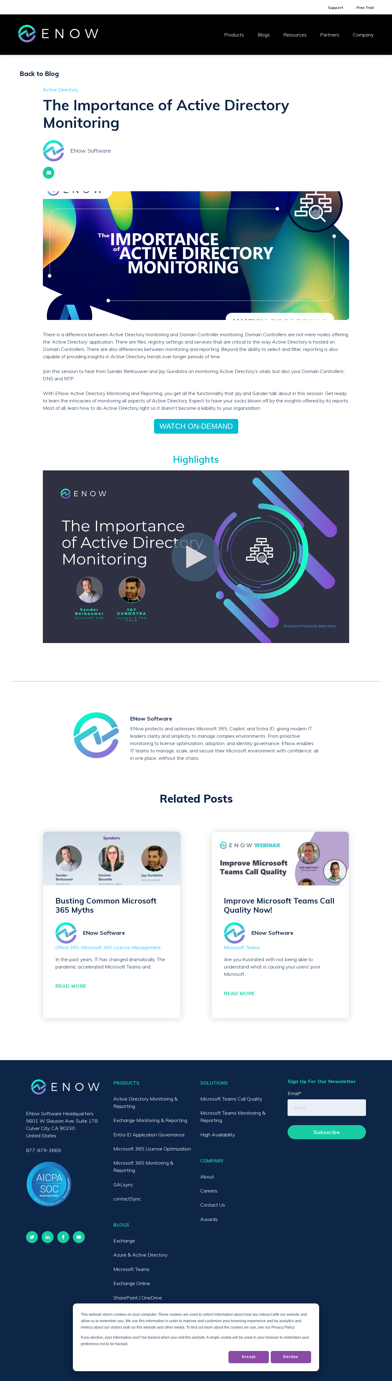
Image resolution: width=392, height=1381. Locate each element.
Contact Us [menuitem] (212, 1205)
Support (335, 7)
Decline (290, 1357)
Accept (249, 1357)
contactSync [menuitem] (127, 1199)
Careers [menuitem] (208, 1191)
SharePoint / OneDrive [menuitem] (137, 1298)
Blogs (264, 35)
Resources (295, 35)
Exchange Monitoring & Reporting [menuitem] (150, 1120)
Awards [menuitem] (209, 1219)
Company (363, 35)
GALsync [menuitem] (123, 1184)
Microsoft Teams (242, 947)
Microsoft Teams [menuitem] (131, 1269)
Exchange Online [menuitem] (131, 1283)
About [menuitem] (207, 1177)
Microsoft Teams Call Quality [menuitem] (231, 1099)
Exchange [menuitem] (124, 1241)
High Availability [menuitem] (217, 1135)
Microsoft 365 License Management (121, 947)
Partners (329, 35)
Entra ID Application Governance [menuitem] (149, 1135)
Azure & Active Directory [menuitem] (140, 1255)
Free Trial (365, 7)
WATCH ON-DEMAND (196, 426)
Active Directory (60, 89)
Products (234, 35)
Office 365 (67, 947)
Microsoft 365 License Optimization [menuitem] (152, 1149)
